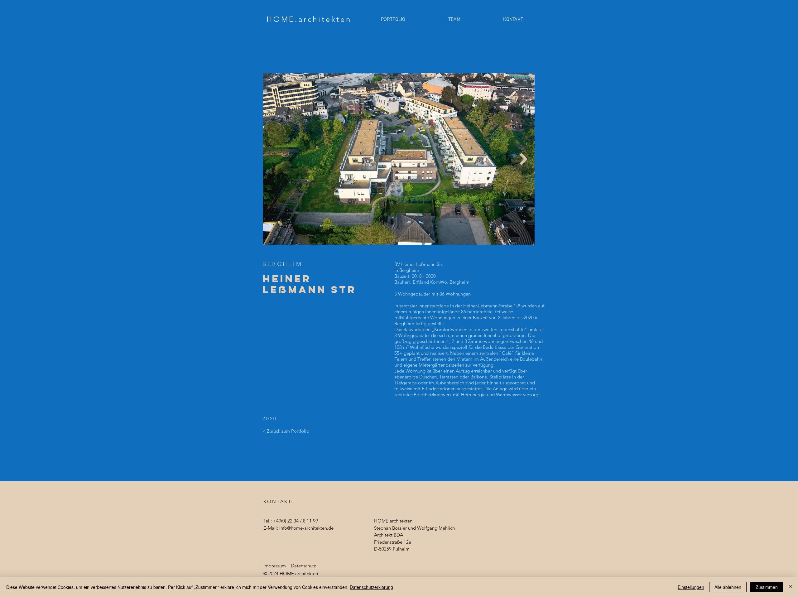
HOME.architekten (309, 19)
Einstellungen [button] (691, 587)
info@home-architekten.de (306, 528)
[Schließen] (790, 587)
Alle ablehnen (727, 587)
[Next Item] (523, 159)
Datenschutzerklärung (371, 587)
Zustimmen (767, 587)
